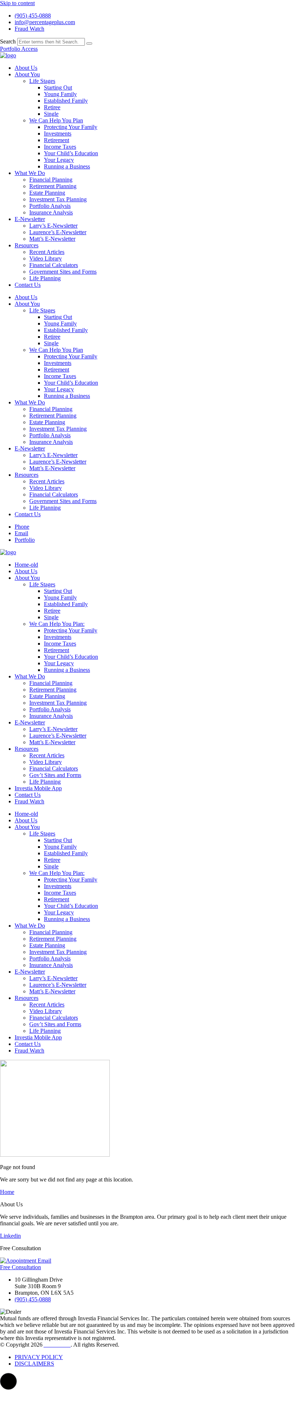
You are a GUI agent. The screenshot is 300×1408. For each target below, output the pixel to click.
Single (51, 114)
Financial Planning (50, 179)
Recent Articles (46, 252)
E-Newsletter (30, 219)
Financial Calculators (53, 265)
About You (27, 74)
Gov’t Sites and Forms (55, 775)
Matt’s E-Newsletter (52, 239)
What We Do (30, 173)
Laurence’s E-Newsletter (57, 232)
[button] (8, 1381)
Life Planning (45, 278)
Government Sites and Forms (63, 272)
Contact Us (28, 285)
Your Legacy (59, 160)
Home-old (26, 565)
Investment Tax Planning (58, 199)
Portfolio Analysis (50, 206)
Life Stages (42, 81)
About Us (26, 68)
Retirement (56, 140)
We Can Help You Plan (56, 120)
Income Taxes (60, 147)
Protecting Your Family (70, 127)
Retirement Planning (52, 186)
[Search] (89, 43)
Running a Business (67, 166)
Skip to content (17, 3)
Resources (26, 245)
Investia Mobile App (38, 788)
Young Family (60, 94)
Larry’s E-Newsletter (53, 225)
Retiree (52, 107)
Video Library (45, 258)
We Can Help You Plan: (57, 624)
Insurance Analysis (51, 212)
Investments (57, 133)
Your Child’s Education (71, 153)
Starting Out (58, 87)
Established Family (66, 101)
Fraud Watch (29, 801)
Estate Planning (47, 193)
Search (8, 41)
